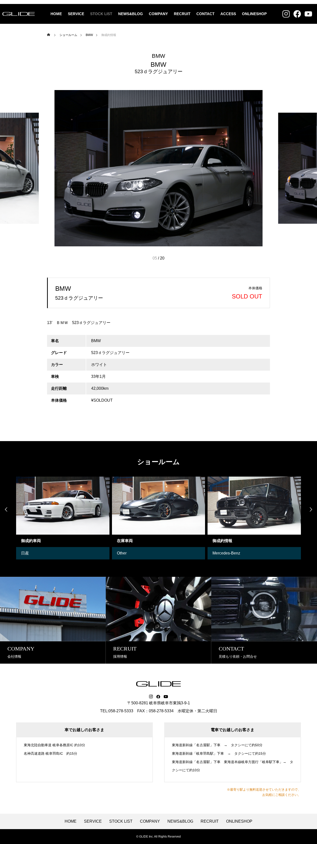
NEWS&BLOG (130, 14)
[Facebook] (158, 696)
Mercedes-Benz (131, 553)
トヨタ (219, 553)
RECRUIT (182, 14)
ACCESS (228, 14)
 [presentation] (310, 509)
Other (26, 553)
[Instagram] (151, 696)
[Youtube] (166, 696)
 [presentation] (6, 509)
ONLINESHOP (254, 14)
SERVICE (76, 14)
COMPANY (158, 14)
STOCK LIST (101, 14)
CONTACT (205, 14)
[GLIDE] (18, 14)
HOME (56, 14)
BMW (158, 56)
